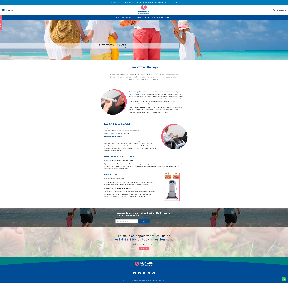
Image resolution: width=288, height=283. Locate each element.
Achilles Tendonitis (134, 94)
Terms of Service (152, 280)
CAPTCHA (118, 218)
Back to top (162, 280)
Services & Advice (127, 17)
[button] (284, 279)
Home (117, 17)
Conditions (138, 17)
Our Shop (146, 17)
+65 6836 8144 (126, 239)
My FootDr (131, 280)
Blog (153, 17)
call (281, 9)
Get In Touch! (144, 248)
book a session (153, 239)
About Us (160, 17)
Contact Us (168, 17)
